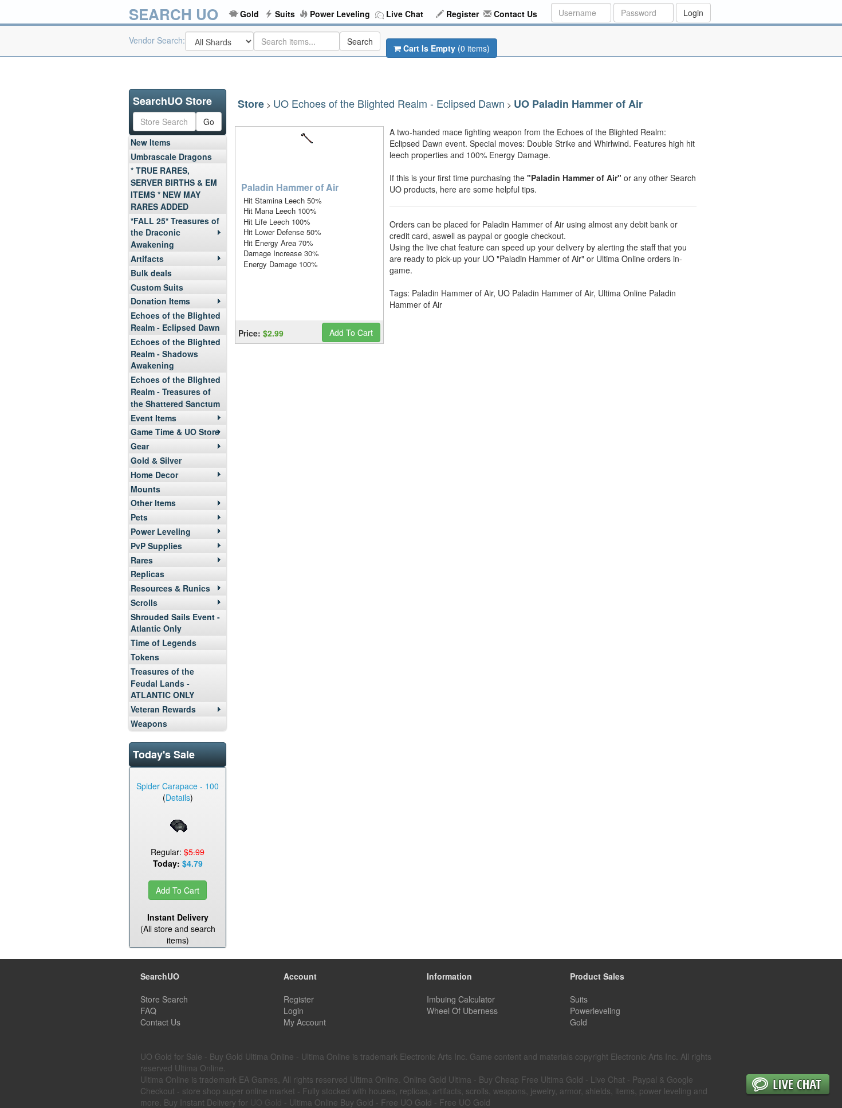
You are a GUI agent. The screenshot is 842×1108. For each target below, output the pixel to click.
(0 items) (446, 48)
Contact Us (515, 13)
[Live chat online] (788, 1085)
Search (360, 41)
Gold (249, 13)
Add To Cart (177, 890)
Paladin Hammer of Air (290, 187)
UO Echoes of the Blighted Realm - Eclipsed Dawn (389, 103)
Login (693, 12)
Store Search (164, 999)
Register (462, 13)
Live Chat (404, 13)
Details (178, 797)
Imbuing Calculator (461, 999)
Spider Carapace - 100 (177, 786)
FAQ (148, 1010)
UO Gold (266, 1102)
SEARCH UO (173, 14)
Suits (285, 13)
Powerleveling (595, 1010)
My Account (305, 1022)
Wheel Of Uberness (462, 1010)
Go (208, 121)
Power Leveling (340, 13)
